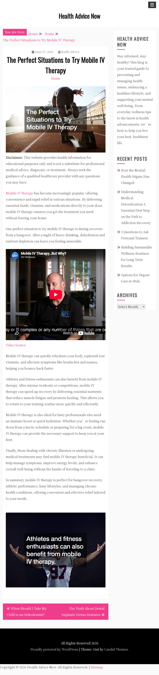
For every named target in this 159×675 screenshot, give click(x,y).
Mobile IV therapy (19, 193)
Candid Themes (116, 649)
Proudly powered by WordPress (54, 649)
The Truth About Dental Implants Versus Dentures (83, 611)
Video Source (16, 345)
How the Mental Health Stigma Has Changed (135, 176)
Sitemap (97, 667)
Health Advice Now (79, 15)
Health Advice (70, 52)
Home (55, 78)
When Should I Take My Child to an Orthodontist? (27, 611)
